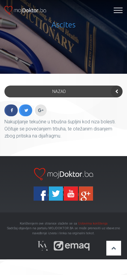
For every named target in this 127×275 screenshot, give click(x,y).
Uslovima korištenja (93, 223)
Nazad (59, 91)
